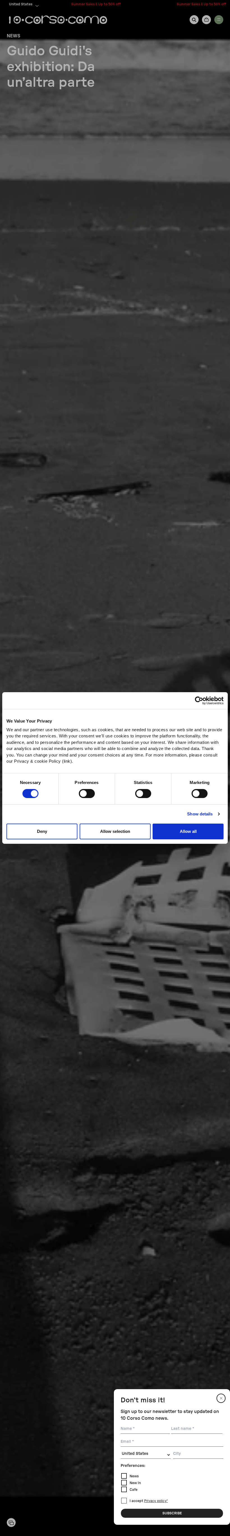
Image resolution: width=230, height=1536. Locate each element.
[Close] (221, 1398)
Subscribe (172, 1513)
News (134, 1476)
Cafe (133, 1489)
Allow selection (115, 831)
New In (135, 1483)
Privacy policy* (156, 1501)
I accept (149, 1501)
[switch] (87, 793)
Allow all (188, 831)
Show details (200, 814)
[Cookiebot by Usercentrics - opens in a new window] (199, 700)
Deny (42, 831)
